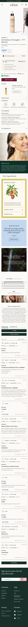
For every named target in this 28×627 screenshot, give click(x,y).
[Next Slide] (25, 299)
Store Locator (17, 601)
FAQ (15, 593)
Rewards (3, 595)
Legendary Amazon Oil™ (17, 85)
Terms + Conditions (6, 611)
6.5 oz (4, 50)
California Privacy (5, 615)
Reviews (3, 598)
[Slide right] (21, 34)
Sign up (22, 579)
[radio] (14, 56)
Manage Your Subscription (17, 596)
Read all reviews (14, 239)
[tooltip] (19, 306)
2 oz (9, 50)
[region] (14, 299)
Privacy (3, 613)
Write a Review (17, 335)
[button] (2, 5)
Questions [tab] (13, 327)
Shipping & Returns (18, 599)
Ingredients (4, 593)
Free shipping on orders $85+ (14, 1)
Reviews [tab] (4, 327)
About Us (3, 590)
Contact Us (16, 590)
